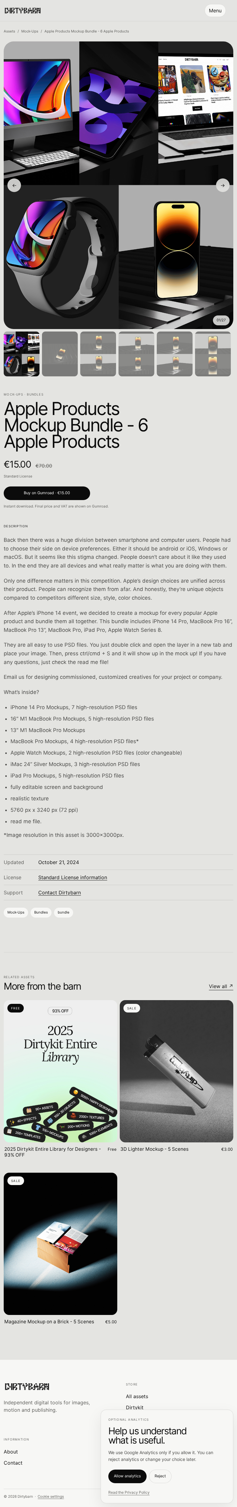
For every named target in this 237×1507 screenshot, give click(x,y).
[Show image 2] (60, 354)
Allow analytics (127, 1476)
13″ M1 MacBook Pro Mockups (47, 730)
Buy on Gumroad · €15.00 (47, 492)
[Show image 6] (213, 354)
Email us (14, 677)
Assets (9, 31)
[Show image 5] (175, 354)
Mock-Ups (29, 31)
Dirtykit (134, 1407)
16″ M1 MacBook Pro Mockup (46, 719)
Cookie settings (51, 1496)
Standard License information (72, 877)
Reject (160, 1476)
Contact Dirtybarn (59, 892)
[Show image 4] (136, 354)
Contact (13, 1463)
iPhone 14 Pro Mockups (39, 707)
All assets (137, 1396)
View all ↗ (221, 986)
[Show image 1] (22, 354)
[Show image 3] (98, 354)
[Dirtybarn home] (22, 10)
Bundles (41, 912)
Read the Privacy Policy (129, 1492)
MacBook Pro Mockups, (39, 741)
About (11, 1452)
